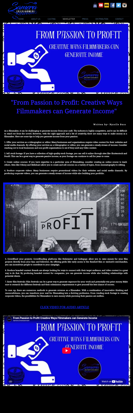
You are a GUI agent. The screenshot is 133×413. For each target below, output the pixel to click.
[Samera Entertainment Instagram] (124, 5)
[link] (95, 5)
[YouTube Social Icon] (101, 5)
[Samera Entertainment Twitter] (118, 5)
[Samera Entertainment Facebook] (112, 5)
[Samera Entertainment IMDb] (106, 5)
